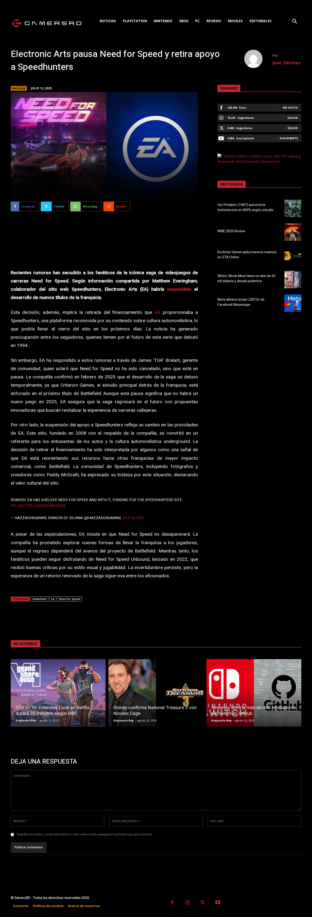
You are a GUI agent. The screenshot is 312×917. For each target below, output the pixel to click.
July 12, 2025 (133, 518)
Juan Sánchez (286, 63)
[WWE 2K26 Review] (292, 232)
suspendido (179, 289)
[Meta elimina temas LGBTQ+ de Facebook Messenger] (292, 303)
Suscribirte (289, 138)
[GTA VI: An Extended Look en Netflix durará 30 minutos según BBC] (58, 693)
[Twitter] (202, 903)
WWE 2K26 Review (231, 231)
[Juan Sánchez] (258, 59)
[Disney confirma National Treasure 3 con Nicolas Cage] (155, 693)
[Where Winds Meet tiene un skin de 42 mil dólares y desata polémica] (292, 279)
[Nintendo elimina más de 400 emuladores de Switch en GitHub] (253, 693)
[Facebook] (172, 903)
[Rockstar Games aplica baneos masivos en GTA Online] (292, 255)
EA (157, 312)
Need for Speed (69, 599)
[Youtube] (218, 903)
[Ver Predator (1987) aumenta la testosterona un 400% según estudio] (292, 208)
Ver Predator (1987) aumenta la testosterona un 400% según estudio (245, 207)
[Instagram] (187, 903)
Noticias (18, 88)
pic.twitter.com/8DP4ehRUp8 (38, 505)
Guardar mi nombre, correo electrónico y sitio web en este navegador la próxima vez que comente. (85, 834)
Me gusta (290, 107)
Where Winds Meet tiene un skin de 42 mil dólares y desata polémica (246, 278)
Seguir (292, 118)
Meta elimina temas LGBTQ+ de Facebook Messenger (240, 302)
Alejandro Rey (26, 720)
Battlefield (39, 599)
